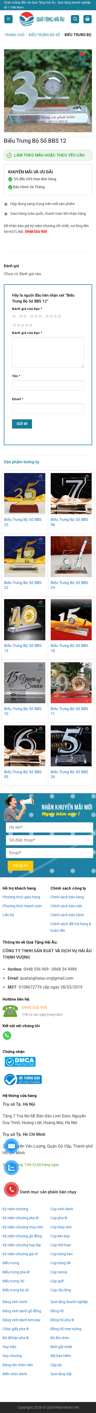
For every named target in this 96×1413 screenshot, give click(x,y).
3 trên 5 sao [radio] (35, 316)
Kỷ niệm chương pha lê (20, 1218)
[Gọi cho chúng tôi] (7, 1035)
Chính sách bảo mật (66, 906)
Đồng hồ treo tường (65, 1329)
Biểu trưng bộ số (16, 1290)
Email (17, 399)
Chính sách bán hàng (67, 897)
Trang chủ (14, 35)
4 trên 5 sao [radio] (52, 316)
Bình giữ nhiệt (61, 1347)
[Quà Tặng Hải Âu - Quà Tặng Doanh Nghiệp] (42, 19)
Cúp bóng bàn (61, 1254)
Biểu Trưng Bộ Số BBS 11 (69, 711)
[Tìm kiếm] (75, 19)
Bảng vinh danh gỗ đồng (22, 1311)
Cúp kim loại (60, 1236)
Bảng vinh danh (15, 1302)
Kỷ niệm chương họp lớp (22, 1245)
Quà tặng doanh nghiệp (69, 1302)
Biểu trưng (11, 1263)
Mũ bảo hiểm (60, 1356)
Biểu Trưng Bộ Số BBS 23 (22, 522)
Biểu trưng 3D (13, 1281)
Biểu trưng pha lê (16, 1272)
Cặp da (56, 1365)
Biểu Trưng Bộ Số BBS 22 (22, 585)
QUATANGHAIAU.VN (62, 1407)
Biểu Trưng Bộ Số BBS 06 (69, 522)
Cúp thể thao (60, 1245)
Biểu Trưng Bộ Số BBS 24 (69, 585)
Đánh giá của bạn (27, 309)
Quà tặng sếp (61, 1374)
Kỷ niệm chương (15, 1209)
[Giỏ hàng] (87, 19)
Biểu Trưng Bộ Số (44, 35)
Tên (16, 376)
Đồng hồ (57, 1311)
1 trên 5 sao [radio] (13, 316)
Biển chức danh (15, 1374)
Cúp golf (57, 1281)
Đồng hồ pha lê (62, 1320)
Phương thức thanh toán (22, 906)
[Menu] (8, 19)
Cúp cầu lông (60, 1290)
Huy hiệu (9, 1347)
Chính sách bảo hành (67, 915)
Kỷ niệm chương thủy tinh (23, 1227)
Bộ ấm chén (59, 1338)
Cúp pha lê (58, 1218)
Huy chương (12, 1356)
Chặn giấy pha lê (16, 1329)
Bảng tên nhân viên (18, 1365)
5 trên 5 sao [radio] (22, 325)
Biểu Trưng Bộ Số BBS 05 (22, 774)
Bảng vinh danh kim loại (21, 1320)
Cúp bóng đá (60, 1263)
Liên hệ (8, 915)
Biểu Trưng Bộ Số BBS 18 (69, 648)
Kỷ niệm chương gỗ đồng (22, 1236)
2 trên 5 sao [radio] (22, 316)
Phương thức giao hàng (21, 897)
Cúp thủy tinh (61, 1227)
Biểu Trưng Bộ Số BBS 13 (22, 648)
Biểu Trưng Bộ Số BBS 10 (22, 711)
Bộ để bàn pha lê (16, 1338)
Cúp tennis (58, 1272)
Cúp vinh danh (61, 1209)
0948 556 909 (36, 232)
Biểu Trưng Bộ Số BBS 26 (69, 774)
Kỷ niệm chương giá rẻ (20, 1254)
